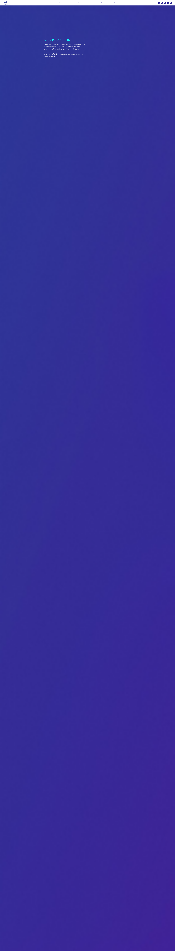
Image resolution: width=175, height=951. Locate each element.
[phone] (171, 3)
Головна (54, 2)
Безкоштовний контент (92, 2)
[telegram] (159, 3)
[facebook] (168, 3)
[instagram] (165, 3)
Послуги (68, 2)
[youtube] (162, 3)
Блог (74, 2)
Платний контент (106, 2)
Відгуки (80, 2)
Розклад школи (118, 2)
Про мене (61, 2)
